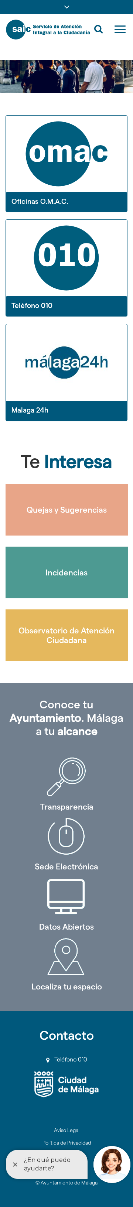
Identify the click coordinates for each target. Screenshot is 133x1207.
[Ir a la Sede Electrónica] (66, 836)
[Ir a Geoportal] (66, 956)
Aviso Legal (66, 1130)
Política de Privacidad (66, 1143)
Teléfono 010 (31, 306)
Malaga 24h (29, 410)
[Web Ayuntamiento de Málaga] (66, 1084)
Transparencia (66, 806)
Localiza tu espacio (66, 986)
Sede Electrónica (66, 866)
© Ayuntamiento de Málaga (66, 1183)
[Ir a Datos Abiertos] (66, 896)
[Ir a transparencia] (66, 776)
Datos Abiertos (66, 926)
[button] (66, 7)
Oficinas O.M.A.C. (39, 201)
